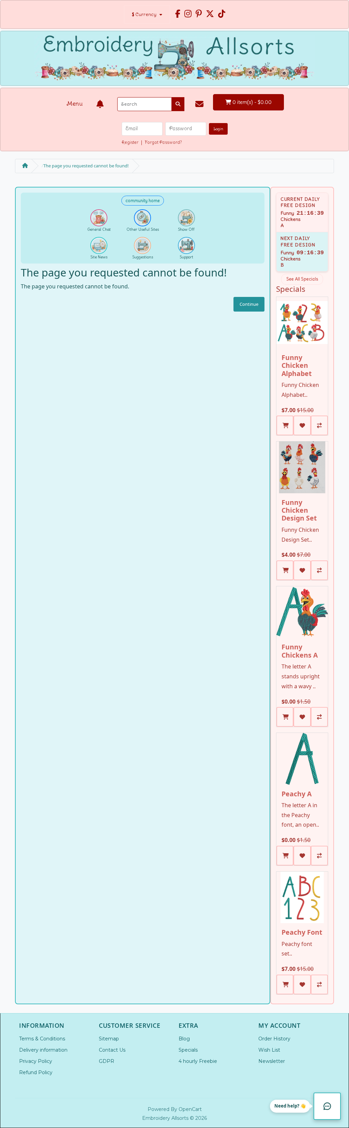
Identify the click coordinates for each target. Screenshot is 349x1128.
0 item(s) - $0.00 (251, 102)
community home (142, 200)
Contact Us (112, 1050)
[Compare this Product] (319, 425)
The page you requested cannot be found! (86, 166)
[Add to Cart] (284, 425)
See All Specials (302, 279)
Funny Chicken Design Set (299, 510)
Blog (184, 1039)
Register (130, 142)
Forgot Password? (163, 142)
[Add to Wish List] (301, 425)
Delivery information (43, 1050)
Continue (249, 304)
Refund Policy (35, 1072)
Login (218, 128)
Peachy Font (302, 932)
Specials (188, 1050)
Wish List (269, 1050)
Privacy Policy (35, 1061)
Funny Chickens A (300, 650)
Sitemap (109, 1039)
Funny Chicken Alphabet (297, 365)
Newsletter (271, 1061)
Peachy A (297, 793)
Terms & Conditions (42, 1039)
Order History (274, 1039)
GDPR (106, 1061)
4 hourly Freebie (198, 1061)
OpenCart (190, 1109)
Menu (74, 103)
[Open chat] (327, 1106)
